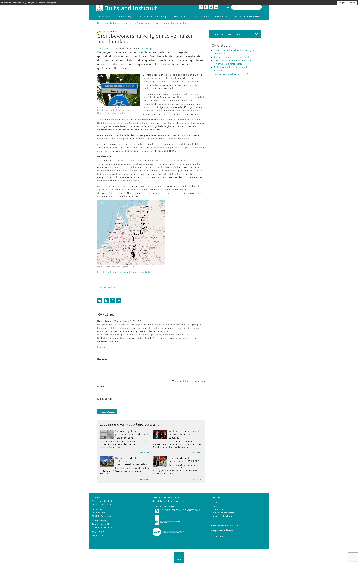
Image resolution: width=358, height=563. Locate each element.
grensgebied (109, 286)
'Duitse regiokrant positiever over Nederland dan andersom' (131, 434)
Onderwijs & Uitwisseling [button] (153, 16)
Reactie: (102, 358)
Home (100, 23)
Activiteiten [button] (180, 16)
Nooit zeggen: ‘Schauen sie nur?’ (231, 73)
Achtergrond (127, 23)
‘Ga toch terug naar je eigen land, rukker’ (235, 56)
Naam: (101, 386)
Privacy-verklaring (220, 535)
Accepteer (342, 3)
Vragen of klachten (222, 516)
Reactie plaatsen (107, 411)
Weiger (353, 3)
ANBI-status (219, 509)
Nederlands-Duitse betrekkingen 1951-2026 (184, 459)
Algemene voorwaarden (225, 512)
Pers (215, 505)
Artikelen (111, 23)
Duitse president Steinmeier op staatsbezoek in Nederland (132, 461)
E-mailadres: (104, 398)
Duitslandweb (201, 16)
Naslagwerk (220, 16)
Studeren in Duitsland (244, 16)
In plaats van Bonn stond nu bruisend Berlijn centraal (184, 434)
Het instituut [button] (104, 16)
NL (260, 16)
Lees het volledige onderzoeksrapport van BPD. (124, 271)
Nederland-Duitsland (143, 424)
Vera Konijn (146, 48)
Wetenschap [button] (125, 16)
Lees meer (144, 452)
